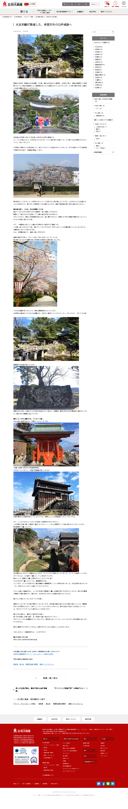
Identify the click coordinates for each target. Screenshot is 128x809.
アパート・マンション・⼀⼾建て (51, 745)
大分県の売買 (86, 745)
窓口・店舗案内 (27, 783)
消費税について (104, 753)
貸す (79, 4)
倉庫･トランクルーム (47, 664)
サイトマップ (104, 756)
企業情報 (36, 783)
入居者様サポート (94, 4)
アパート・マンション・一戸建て (24, 704)
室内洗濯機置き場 (67, 766)
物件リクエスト (71, 719)
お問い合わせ (54, 783)
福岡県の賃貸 (45, 763)
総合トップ (16, 783)
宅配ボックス (66, 758)
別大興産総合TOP (7, 17)
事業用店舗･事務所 (31, 664)
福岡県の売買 (86, 743)
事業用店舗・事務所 (48, 752)
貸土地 (21, 664)
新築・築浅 (65, 745)
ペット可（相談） (66, 743)
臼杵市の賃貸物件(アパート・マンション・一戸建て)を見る (33, 654)
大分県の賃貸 (45, 742)
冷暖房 (64, 761)
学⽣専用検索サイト (48, 758)
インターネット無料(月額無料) (70, 751)
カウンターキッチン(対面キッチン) (71, 768)
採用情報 (45, 783)
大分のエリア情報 (28, 17)
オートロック (66, 753)
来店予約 (54, 719)
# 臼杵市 (25, 31)
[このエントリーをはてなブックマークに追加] (113, 784)
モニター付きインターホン (69, 771)
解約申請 (88, 719)
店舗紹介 (40, 719)
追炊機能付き (66, 763)
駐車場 (15, 664)
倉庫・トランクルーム (49, 755)
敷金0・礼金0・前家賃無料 (69, 748)
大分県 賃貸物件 (18, 17)
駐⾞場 (45, 747)
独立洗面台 (65, 756)
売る (86, 4)
